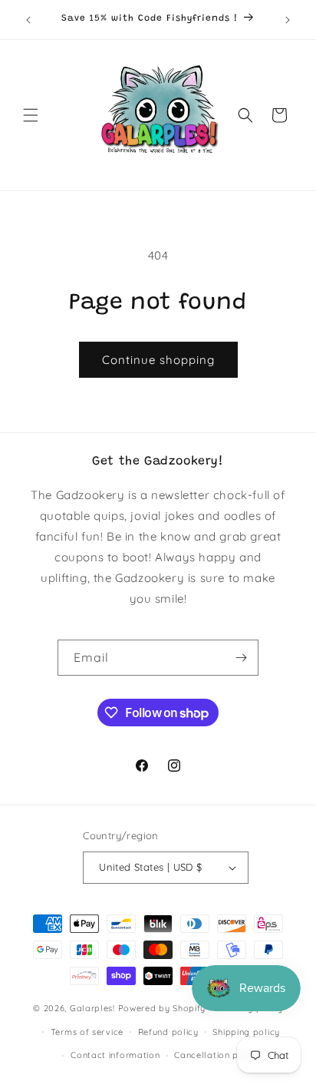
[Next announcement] (287, 20)
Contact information (115, 1055)
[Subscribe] (241, 658)
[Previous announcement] (28, 20)
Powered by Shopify (162, 1008)
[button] (31, 115)
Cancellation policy (216, 1055)
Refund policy (168, 1032)
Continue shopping (158, 359)
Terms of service (87, 1032)
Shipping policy (246, 1032)
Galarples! (92, 1008)
